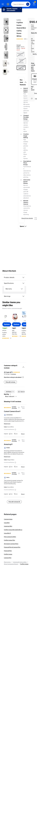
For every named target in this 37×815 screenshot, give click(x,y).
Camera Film (7, 557)
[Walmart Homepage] (7, 4)
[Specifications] (23, 283)
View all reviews (10, 382)
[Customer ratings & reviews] (23, 366)
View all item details (27, 218)
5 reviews (13, 374)
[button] (21, 82)
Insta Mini (7, 522)
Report (23, 433)
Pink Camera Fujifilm (10, 536)
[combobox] (20, 4)
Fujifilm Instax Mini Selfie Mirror (13, 529)
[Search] (27, 4)
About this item (9, 271)
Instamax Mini (8, 526)
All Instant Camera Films (11, 543)
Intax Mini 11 (7, 533)
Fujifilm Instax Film (9, 540)
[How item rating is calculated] (23, 377)
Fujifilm (19, 20)
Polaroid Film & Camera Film (12, 547)
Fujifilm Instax (8, 554)
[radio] (20, 54)
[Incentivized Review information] (15, 429)
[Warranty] (22, 288)
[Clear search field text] (25, 4)
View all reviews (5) (14, 502)
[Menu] (3, 4)
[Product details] (23, 277)
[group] (24, 39)
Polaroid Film (8, 550)
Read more (7, 423)
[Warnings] (23, 296)
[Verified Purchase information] (19, 407)
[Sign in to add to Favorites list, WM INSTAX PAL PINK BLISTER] (15, 316)
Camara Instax (8, 519)
